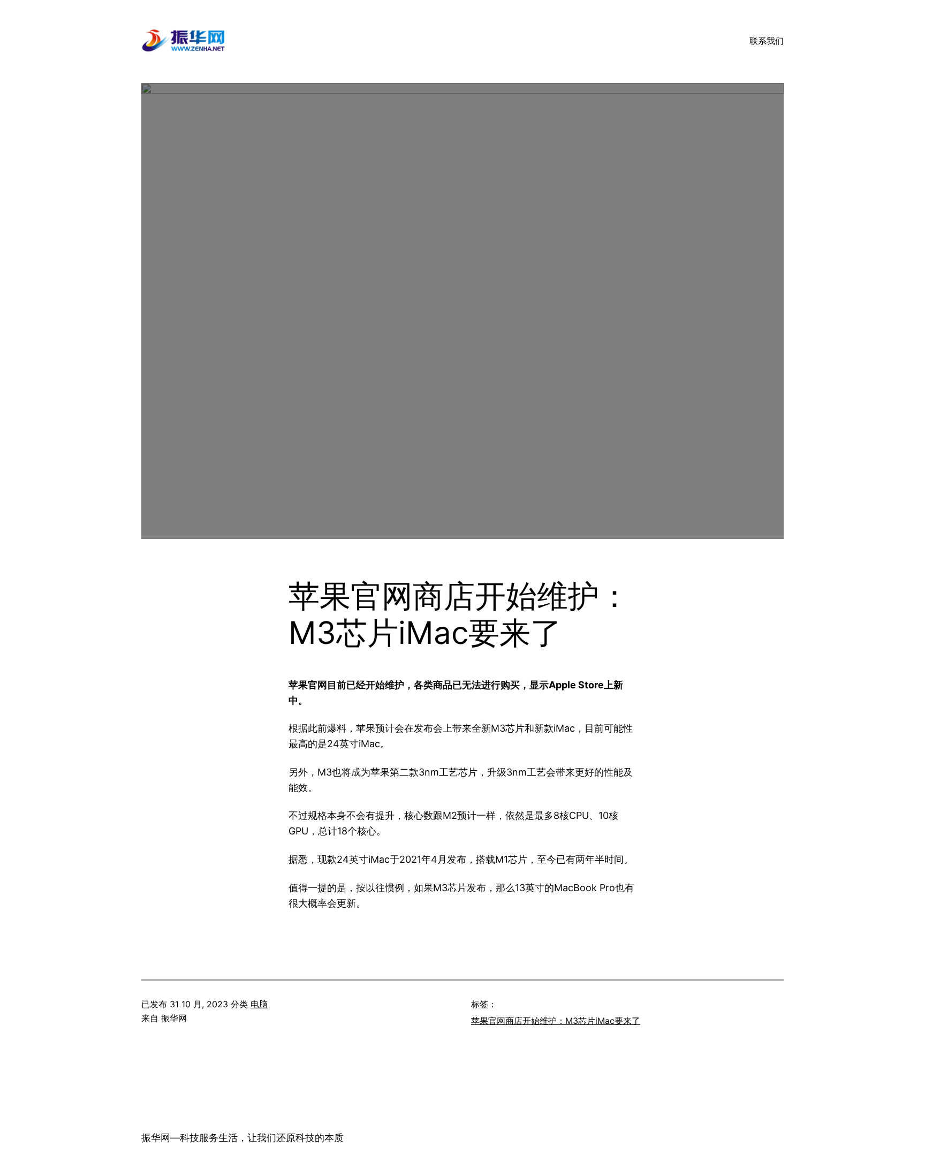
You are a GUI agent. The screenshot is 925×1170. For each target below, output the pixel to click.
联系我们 (766, 40)
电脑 (259, 1004)
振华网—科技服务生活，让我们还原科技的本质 (242, 1137)
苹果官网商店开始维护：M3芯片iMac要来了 (555, 1020)
